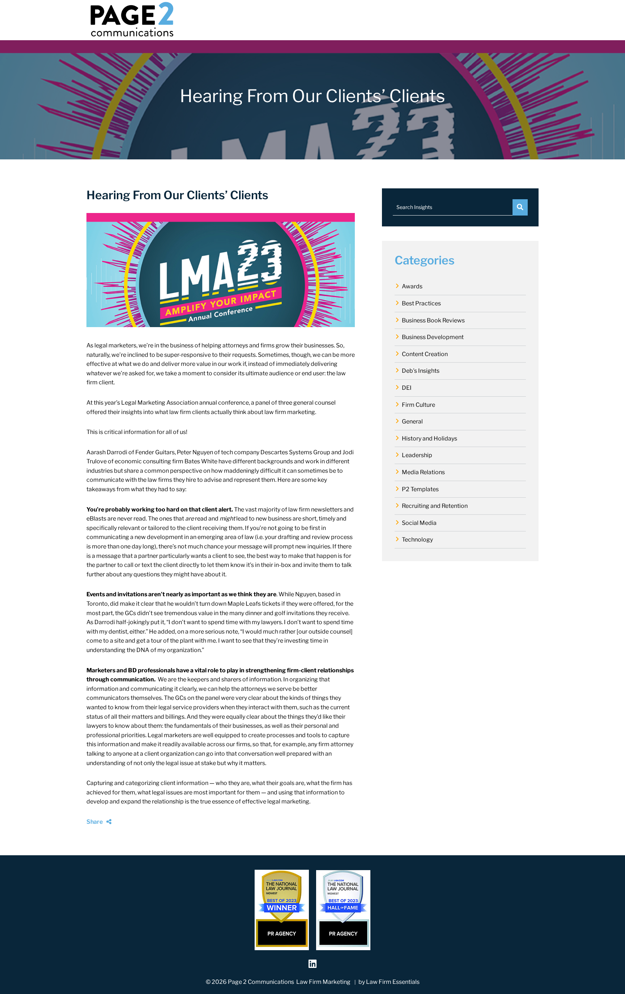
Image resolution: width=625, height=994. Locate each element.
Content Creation (425, 354)
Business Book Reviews (433, 320)
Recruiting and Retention (435, 505)
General (412, 421)
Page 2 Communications (261, 981)
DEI (407, 387)
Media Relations (423, 472)
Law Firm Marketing (323, 981)
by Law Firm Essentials (389, 981)
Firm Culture (418, 404)
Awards (412, 286)
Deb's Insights (420, 370)
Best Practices (421, 303)
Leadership (417, 455)
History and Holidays (429, 438)
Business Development (433, 337)
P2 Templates (420, 489)
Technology (417, 539)
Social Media (419, 522)
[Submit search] (520, 207)
